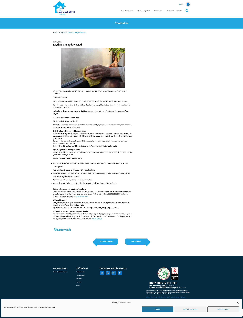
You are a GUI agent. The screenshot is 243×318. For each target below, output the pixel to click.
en (180, 4)
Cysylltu (179, 11)
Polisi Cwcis (166, 297)
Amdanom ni (158, 11)
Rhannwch (62, 230)
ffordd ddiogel (97, 219)
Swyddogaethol (223, 309)
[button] (238, 302)
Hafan (55, 32)
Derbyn (157, 309)
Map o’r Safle (149, 297)
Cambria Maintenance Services (60, 271)
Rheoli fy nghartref (127, 11)
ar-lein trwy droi (82, 196)
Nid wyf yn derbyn (190, 309)
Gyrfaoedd (170, 11)
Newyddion (63, 32)
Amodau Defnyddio (158, 297)
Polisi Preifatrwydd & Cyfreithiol (178, 297)
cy (183, 4)
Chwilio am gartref (143, 11)
